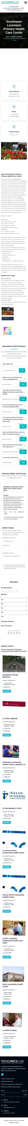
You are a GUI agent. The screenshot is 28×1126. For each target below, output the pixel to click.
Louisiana (12, 36)
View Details (7, 691)
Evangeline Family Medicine (10, 676)
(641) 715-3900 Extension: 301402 (16, 8)
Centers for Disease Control (8, 1078)
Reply (23, 384)
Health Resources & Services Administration (11, 1084)
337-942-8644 (13, 116)
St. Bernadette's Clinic (12, 808)
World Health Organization (7, 1081)
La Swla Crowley (10, 1030)
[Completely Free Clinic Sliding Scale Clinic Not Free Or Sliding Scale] (14, 549)
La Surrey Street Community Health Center (13, 851)
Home (7, 36)
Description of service (8, 553)
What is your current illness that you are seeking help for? (12, 378)
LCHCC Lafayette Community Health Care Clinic (13, 940)
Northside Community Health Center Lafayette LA (14, 763)
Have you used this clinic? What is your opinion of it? (13, 446)
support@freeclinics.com (16, 10)
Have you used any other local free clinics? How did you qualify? (13, 433)
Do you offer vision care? (10, 457)
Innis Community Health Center (13, 985)
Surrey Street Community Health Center (13, 896)
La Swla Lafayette (10, 718)
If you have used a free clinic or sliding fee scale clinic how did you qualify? (13, 392)
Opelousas (19, 36)
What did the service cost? (9, 538)
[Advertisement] (14, 63)
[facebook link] (2, 1074)
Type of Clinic (6, 545)
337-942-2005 (14, 114)
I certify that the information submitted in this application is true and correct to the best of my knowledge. (14, 566)
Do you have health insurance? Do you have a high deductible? (13, 406)
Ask (22, 370)
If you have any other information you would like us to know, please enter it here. (13, 419)
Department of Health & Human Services (11, 1087)
